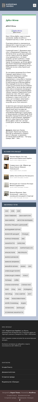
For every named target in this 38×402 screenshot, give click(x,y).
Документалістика (8, 372)
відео (23, 303)
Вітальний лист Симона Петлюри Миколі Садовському (21, 184)
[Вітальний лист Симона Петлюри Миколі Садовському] (6, 184)
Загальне (25, 198)
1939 (18, 211)
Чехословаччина (18, 298)
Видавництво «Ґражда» (10, 382)
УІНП (7, 289)
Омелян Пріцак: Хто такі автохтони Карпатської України (21, 157)
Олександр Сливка (12, 275)
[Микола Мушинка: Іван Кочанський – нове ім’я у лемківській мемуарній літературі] (6, 193)
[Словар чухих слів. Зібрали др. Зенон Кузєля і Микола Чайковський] (6, 166)
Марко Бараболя (11, 257)
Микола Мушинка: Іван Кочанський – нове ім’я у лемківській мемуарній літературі (21, 194)
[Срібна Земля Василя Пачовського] (6, 176)
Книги (19, 171)
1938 (12, 211)
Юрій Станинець (11, 303)
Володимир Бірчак (12, 229)
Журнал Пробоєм (12, 239)
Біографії (20, 178)
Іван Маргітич (25, 215)
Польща (8, 280)
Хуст (29, 294)
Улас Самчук (20, 294)
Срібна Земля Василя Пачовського (22, 176)
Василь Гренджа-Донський (16, 225)
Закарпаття (10, 243)
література (9, 308)
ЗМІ (23, 239)
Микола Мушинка (12, 262)
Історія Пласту (7, 367)
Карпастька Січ (11, 248)
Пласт (25, 275)
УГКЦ (13, 289)
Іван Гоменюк (10, 215)
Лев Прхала (22, 252)
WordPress (32, 393)
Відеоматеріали (22, 160)
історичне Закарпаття (14, 312)
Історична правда (8, 377)
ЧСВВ (7, 298)
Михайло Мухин (11, 266)
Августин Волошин (25, 220)
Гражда (25, 234)
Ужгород (8, 294)
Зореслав (21, 243)
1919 (6, 211)
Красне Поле (10, 252)
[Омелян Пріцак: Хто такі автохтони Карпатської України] (6, 157)
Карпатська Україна (13, 330)
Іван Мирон (9, 220)
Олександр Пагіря (12, 271)
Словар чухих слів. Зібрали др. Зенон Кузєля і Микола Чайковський (20, 167)
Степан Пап (26, 285)
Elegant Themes (15, 393)
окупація (20, 308)
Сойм (16, 280)
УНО (19, 289)
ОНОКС (23, 266)
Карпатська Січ (26, 248)
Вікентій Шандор (12, 234)
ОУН (29, 266)
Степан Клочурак (12, 285)
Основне (24, 171)
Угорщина (28, 289)
